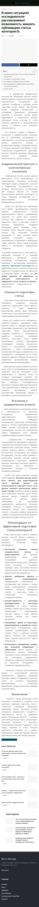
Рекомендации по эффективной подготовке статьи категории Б (19, 85)
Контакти (5, 870)
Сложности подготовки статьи (14, 79)
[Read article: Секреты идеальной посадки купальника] (33, 767)
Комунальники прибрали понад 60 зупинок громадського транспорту (25, 840)
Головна (4, 9)
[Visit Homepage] (19, 3)
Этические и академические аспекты (17, 82)
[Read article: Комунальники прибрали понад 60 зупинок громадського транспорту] (10, 840)
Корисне (11, 9)
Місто (4, 887)
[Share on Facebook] (10, 64)
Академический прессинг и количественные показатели (19, 75)
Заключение (8, 89)
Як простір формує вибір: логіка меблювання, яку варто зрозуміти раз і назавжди (14, 753)
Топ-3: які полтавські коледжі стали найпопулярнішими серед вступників (26, 821)
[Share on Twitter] (29, 64)
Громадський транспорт (11, 896)
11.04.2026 (20, 36)
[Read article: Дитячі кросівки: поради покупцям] (33, 805)
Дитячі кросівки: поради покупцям (13, 802)
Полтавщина (6, 893)
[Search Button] (37, 3)
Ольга (12, 36)
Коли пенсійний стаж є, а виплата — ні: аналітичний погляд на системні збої (13, 779)
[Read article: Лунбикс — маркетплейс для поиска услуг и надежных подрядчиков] (33, 793)
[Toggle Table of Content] (33, 71)
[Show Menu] (2, 3)
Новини (4, 884)
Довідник (5, 890)
